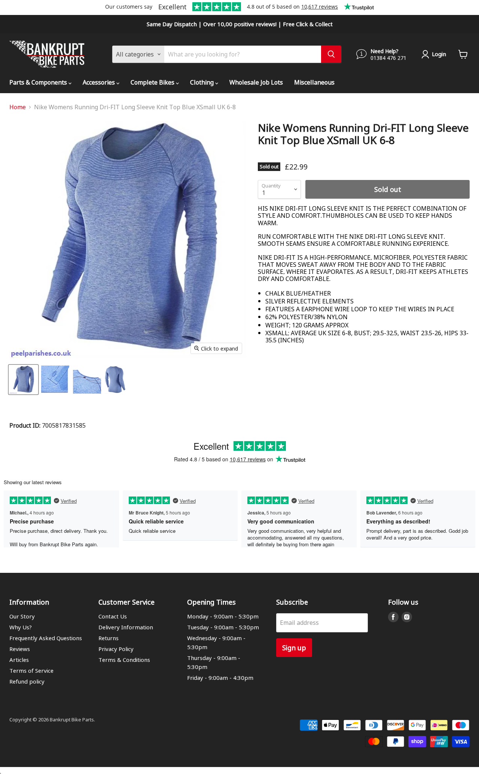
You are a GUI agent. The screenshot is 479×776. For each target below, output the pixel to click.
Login (439, 54)
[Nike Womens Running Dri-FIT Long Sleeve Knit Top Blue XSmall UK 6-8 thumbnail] (23, 379)
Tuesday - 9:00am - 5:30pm (223, 627)
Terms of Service (31, 670)
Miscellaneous (314, 82)
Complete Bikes (153, 82)
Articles (19, 660)
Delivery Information (125, 627)
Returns (108, 638)
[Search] (331, 54)
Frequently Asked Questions (45, 638)
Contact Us (112, 616)
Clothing (202, 82)
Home (17, 107)
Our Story (22, 616)
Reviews (19, 649)
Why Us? (20, 627)
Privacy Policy (116, 649)
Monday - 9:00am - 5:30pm (223, 616)
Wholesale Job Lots (256, 82)
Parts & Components (38, 82)
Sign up (294, 647)
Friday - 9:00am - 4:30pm (220, 677)
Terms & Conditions (124, 660)
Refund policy (27, 681)
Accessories (99, 82)
